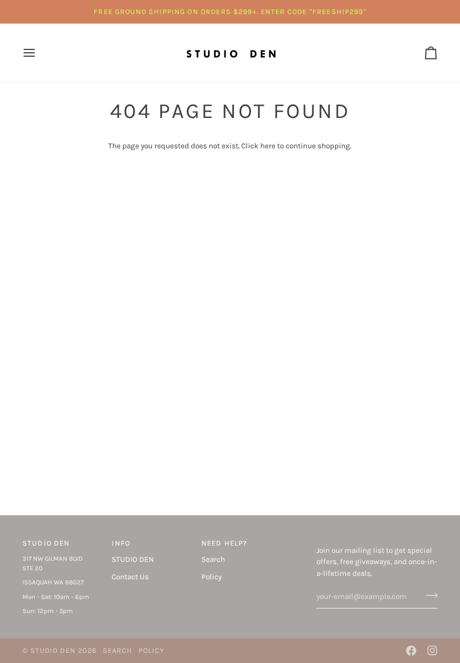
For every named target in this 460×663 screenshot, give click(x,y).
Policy (211, 577)
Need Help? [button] (224, 543)
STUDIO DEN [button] (46, 543)
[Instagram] (432, 651)
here (267, 146)
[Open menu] (39, 53)
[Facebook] (411, 651)
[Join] (428, 595)
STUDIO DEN (133, 559)
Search (213, 559)
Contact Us (130, 577)
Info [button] (121, 543)
